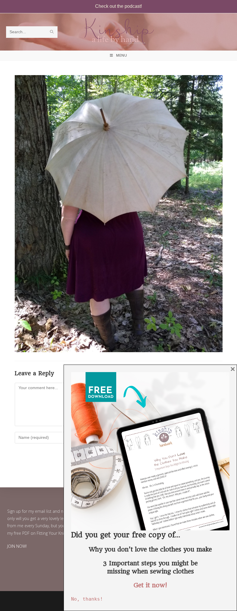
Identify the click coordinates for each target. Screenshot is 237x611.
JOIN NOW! (17, 546)
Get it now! (150, 585)
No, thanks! (87, 599)
